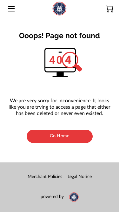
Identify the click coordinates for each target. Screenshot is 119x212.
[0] (109, 8)
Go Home (59, 136)
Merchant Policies (45, 176)
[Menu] (11, 8)
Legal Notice (80, 176)
